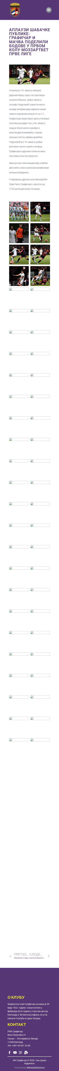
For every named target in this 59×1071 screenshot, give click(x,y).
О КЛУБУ (16, 997)
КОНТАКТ (17, 1024)
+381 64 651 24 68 (21, 1045)
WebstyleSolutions (36, 1067)
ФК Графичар (20, 1060)
